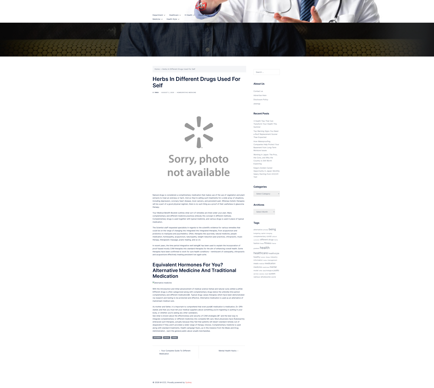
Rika (157, 92)
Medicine (156, 19)
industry (274, 257)
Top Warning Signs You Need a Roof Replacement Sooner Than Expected (266, 134)
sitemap (257, 104)
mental (273, 267)
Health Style (172, 19)
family (276, 240)
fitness (267, 243)
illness (268, 257)
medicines (265, 267)
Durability (202, 15)
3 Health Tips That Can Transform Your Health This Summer (265, 124)
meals (256, 263)
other (260, 270)
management (272, 260)
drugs (166, 337)
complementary (260, 236)
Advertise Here (260, 95)
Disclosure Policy (261, 99)
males (265, 260)
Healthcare (173, 15)
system (272, 273)
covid (269, 236)
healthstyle (273, 253)
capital (263, 233)
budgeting (257, 233)
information (258, 260)
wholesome (266, 277)
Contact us (258, 91)
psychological (268, 270)
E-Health (188, 15)
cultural (274, 236)
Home (157, 69)
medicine (258, 267)
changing (269, 233)
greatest (256, 248)
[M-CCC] (201, 5)
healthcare (261, 253)
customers (256, 240)
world (273, 277)
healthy (257, 257)
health (265, 248)
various (257, 277)
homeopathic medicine (186, 92)
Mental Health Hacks (227, 351)
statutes (261, 274)
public (276, 270)
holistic (263, 257)
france (274, 243)
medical (261, 263)
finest (262, 243)
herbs (174, 337)
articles (265, 230)
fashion (257, 243)
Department (158, 15)
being (272, 229)
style (266, 274)
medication (270, 263)
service (256, 274)
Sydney (188, 382)
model (256, 270)
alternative (258, 230)
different (157, 337)
